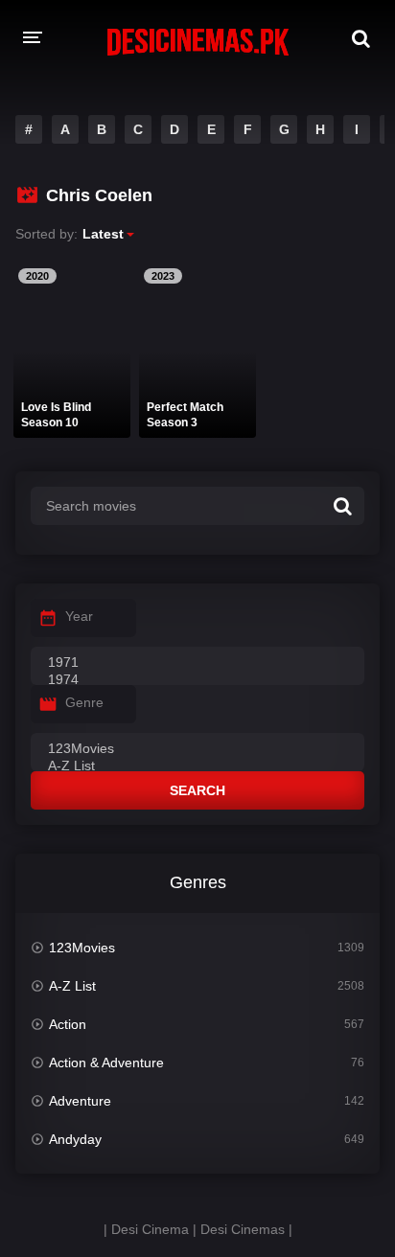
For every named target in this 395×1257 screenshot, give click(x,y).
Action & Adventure (106, 1062)
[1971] (197, 663)
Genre (84, 702)
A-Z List (72, 986)
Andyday (75, 1139)
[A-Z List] (197, 766)
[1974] (197, 680)
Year (79, 616)
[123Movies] (197, 749)
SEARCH (197, 790)
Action (67, 1024)
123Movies (82, 947)
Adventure (80, 1100)
